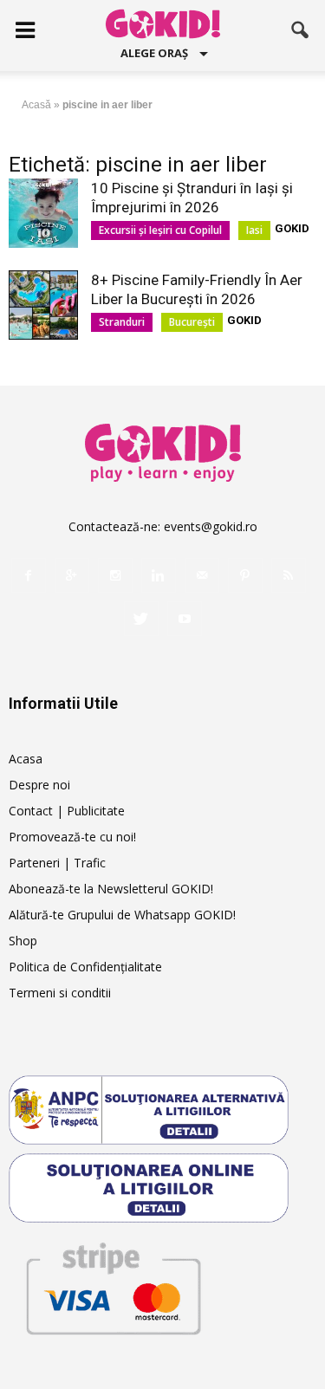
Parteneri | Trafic (57, 862)
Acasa (25, 758)
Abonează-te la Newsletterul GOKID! (111, 888)
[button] (300, 30)
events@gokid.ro (210, 526)
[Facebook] (28, 575)
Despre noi (39, 784)
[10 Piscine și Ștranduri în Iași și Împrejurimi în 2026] (43, 213)
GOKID (292, 228)
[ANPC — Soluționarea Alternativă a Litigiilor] (162, 1110)
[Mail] (202, 575)
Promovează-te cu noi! (72, 836)
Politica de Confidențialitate (85, 966)
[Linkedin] (158, 575)
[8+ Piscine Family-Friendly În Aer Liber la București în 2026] (43, 305)
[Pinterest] (245, 575)
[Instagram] (115, 575)
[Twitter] (141, 618)
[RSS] (288, 575)
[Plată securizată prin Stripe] (113, 1285)
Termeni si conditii (60, 992)
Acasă (36, 105)
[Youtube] (184, 618)
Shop (23, 940)
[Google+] (72, 575)
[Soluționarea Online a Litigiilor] (162, 1188)
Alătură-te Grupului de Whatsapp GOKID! (122, 914)
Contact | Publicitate (67, 810)
